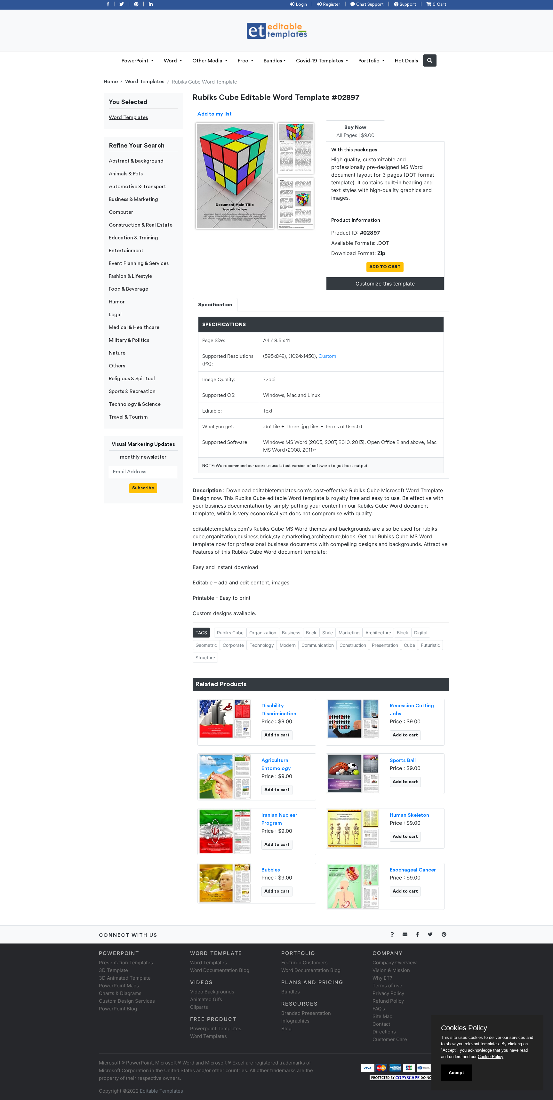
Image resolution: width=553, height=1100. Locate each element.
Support (407, 4)
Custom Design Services (127, 1001)
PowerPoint (136, 60)
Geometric (206, 645)
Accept (456, 1072)
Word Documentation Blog (219, 970)
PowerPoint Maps (119, 986)
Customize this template (385, 283)
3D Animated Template (125, 978)
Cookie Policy (490, 1056)
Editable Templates (161, 1091)
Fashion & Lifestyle (130, 276)
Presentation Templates (126, 962)
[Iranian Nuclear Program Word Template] (225, 831)
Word (171, 60)
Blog (286, 1028)
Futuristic (430, 645)
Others (117, 365)
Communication (317, 645)
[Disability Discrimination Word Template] (225, 718)
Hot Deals (406, 60)
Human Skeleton (409, 815)
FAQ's (379, 1009)
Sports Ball (403, 760)
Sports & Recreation (132, 391)
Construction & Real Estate (140, 225)
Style (327, 632)
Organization (262, 632)
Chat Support (369, 4)
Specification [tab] (215, 304)
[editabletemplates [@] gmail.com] (409, 934)
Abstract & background (136, 161)
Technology (262, 645)
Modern (288, 645)
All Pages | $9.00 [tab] (355, 131)
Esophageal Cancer (413, 869)
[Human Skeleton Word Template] (353, 827)
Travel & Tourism (128, 417)
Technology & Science (135, 404)
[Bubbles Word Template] (225, 882)
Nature (117, 353)
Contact (381, 1024)
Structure (205, 657)
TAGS (201, 632)
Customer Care (390, 1039)
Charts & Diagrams (120, 993)
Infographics (295, 1021)
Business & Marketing (133, 199)
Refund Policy (388, 1001)
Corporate (233, 645)
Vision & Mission (391, 970)
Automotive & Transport (137, 186)
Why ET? (382, 978)
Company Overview (395, 962)
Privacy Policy (388, 993)
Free (243, 60)
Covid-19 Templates (320, 60)
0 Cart (438, 4)
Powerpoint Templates (215, 1028)
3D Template (113, 970)
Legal (115, 314)
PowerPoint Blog (118, 1009)
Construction (353, 645)
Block (402, 632)
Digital (420, 632)
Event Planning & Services (139, 263)
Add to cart (277, 735)
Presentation (385, 645)
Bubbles (270, 869)
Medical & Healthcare (134, 327)
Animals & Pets (126, 173)
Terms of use (387, 986)
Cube (409, 645)
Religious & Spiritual (132, 378)
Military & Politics (129, 340)
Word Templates (144, 81)
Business (291, 632)
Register (331, 4)
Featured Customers (304, 962)
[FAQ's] (395, 934)
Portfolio (369, 60)
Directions (384, 1032)
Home (111, 81)
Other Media (208, 60)
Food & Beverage (128, 289)
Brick (311, 632)
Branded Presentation (306, 1013)
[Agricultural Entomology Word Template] (225, 776)
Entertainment (126, 250)
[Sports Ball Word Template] (353, 773)
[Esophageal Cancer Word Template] (353, 885)
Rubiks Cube (230, 632)
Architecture (378, 632)
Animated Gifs (206, 999)
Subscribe (143, 488)
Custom (327, 355)
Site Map (382, 1016)
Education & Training (133, 237)
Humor (117, 301)
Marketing (349, 632)
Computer (121, 212)
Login (300, 4)
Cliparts (199, 1007)
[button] (430, 60)
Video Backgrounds (212, 992)
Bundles (273, 60)
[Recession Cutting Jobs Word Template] (353, 718)
